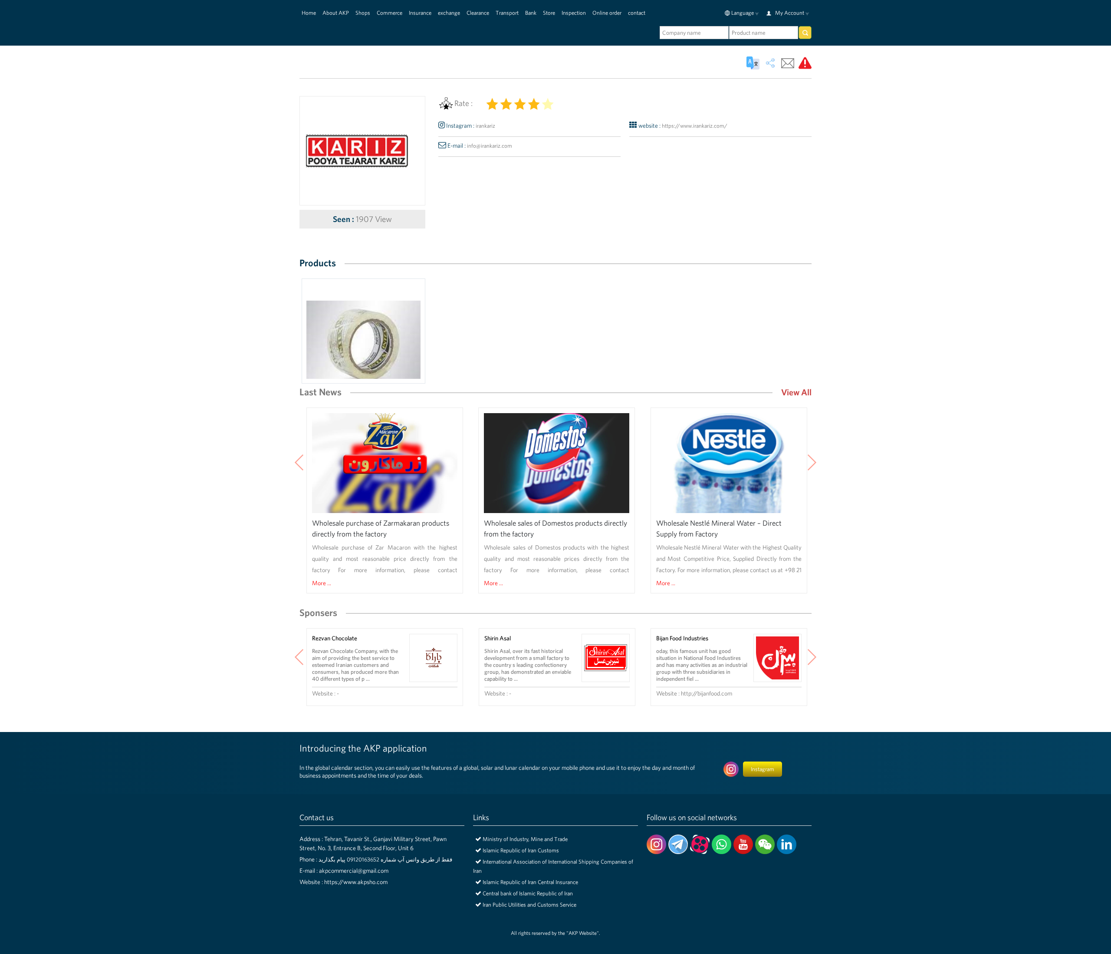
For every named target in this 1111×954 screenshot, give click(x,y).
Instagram (762, 769)
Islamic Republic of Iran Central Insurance (530, 882)
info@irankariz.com (489, 145)
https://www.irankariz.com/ (694, 126)
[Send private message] (787, 63)
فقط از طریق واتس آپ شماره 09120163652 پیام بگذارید (385, 859)
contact (636, 13)
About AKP (335, 13)
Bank (530, 13)
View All (796, 392)
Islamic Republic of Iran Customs (521, 850)
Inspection (574, 13)
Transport (507, 13)
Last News (320, 391)
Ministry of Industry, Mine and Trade (525, 839)
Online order (606, 13)
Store (549, 13)
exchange (449, 13)
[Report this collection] (805, 63)
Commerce (389, 13)
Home (309, 13)
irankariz (485, 126)
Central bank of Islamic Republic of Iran (528, 893)
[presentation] (299, 463)
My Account (789, 13)
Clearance (478, 13)
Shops (362, 13)
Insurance (420, 13)
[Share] (770, 63)
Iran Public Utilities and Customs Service (529, 904)
